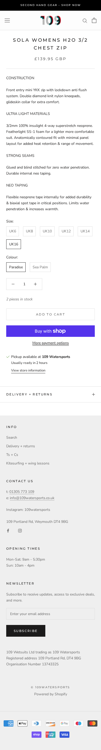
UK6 (12, 231)
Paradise (16, 267)
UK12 (66, 231)
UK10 (47, 231)
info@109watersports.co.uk (32, 497)
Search (11, 437)
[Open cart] (94, 20)
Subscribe (26, 631)
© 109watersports (50, 687)
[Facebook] (8, 531)
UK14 (85, 231)
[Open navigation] (7, 20)
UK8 (29, 231)
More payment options (50, 342)
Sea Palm (40, 267)
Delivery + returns (29, 394)
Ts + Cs (12, 454)
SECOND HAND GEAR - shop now (50, 5)
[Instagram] (20, 531)
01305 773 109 (21, 491)
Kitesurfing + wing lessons (27, 463)
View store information (28, 370)
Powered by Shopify (50, 694)
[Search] (85, 20)
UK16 (13, 244)
